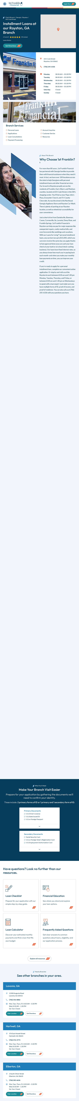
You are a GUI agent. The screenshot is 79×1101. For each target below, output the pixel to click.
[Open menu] (4, 4)
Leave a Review (7, 40)
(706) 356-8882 (14, 1000)
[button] (58, 29)
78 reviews (24, 37)
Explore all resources (37, 959)
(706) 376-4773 (14, 1040)
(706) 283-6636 (14, 1080)
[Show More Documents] (39, 826)
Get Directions (31, 1013)
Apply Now (67, 4)
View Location (12, 1013)
